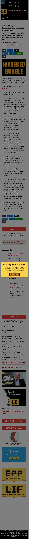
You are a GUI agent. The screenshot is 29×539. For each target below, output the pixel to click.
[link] (14, 263)
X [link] (26, 263)
